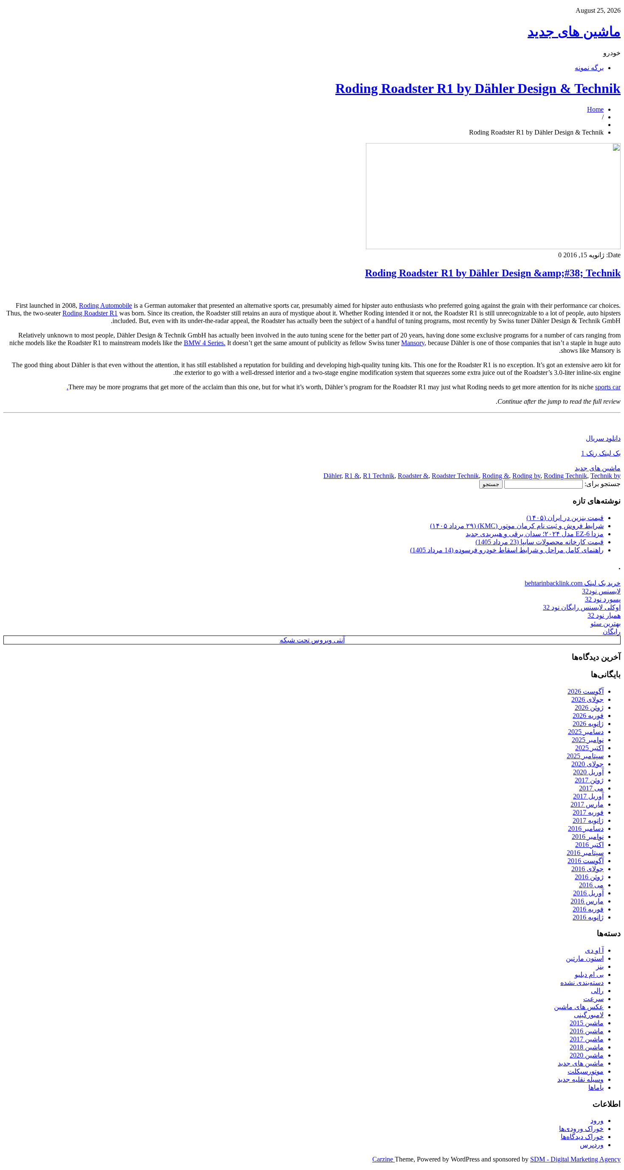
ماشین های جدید (574, 31)
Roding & (495, 475)
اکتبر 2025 (589, 747)
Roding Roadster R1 (90, 313)
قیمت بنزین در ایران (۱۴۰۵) (565, 517)
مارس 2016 (587, 901)
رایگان (612, 631)
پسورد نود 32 (603, 599)
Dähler (332, 475)
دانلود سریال (603, 438)
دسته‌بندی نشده (582, 982)
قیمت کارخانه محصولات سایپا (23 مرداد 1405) (539, 542)
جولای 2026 (587, 699)
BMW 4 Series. (204, 342)
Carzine (383, 1159)
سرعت (593, 998)
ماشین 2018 (587, 1047)
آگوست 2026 (586, 691)
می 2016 (591, 885)
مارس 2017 (587, 804)
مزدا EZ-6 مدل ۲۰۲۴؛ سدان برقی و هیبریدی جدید (535, 533)
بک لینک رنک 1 (601, 453)
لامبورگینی (589, 1014)
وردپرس (592, 1144)
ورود (597, 1120)
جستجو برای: (603, 483)
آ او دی (594, 950)
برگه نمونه (589, 67)
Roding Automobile (105, 305)
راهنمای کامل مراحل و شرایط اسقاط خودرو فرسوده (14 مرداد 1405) (507, 550)
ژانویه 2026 (588, 723)
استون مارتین (585, 958)
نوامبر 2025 (588, 739)
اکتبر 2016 (589, 844)
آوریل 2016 (588, 893)
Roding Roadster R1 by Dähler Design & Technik (478, 88)
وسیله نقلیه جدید (580, 1079)
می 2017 (591, 788)
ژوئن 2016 (589, 876)
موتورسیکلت (586, 1071)
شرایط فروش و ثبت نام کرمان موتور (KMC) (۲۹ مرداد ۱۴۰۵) (517, 525)
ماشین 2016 (587, 1031)
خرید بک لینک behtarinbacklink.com (573, 583)
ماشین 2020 (587, 1055)
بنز (600, 966)
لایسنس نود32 (601, 591)
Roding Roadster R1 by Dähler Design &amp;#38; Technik (493, 272)
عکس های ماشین (579, 1006)
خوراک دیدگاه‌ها (582, 1136)
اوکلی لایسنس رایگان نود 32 (582, 607)
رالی (597, 990)
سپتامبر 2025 (585, 755)
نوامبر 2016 (588, 836)
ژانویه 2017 (588, 820)
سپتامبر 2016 (585, 852)
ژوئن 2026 (589, 707)
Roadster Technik (455, 475)
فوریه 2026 (588, 715)
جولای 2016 (587, 868)
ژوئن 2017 (589, 780)
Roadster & (413, 475)
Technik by (605, 475)
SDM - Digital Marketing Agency (575, 1159)
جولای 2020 (587, 764)
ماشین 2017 (587, 1039)
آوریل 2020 (588, 772)
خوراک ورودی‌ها (581, 1128)
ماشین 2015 (587, 1023)
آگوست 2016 (586, 860)
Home (595, 109)
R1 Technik (378, 475)
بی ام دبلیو (589, 974)
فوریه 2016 (588, 909)
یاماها (596, 1087)
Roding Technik (565, 475)
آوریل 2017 (588, 796)
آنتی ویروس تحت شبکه (312, 640)
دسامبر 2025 (586, 731)
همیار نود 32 (604, 615)
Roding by (526, 475)
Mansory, (413, 342)
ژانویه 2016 (588, 917)
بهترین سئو (605, 623)
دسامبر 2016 (586, 828)
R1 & (352, 475)
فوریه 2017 (588, 812)
